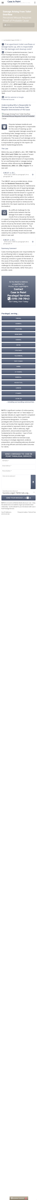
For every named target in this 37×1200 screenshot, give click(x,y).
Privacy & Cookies (22, 512)
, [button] (16, 174)
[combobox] (18, 492)
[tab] (18, 174)
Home (8, 25)
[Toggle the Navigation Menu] (2, 2)
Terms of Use (32, 512)
